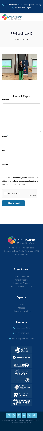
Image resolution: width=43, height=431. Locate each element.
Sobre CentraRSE (21, 276)
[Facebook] (13, 415)
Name (4, 136)
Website (5, 164)
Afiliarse (21, 308)
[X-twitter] (29, 415)
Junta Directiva (21, 280)
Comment (5, 100)
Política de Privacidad (21, 311)
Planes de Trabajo (21, 283)
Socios (21, 304)
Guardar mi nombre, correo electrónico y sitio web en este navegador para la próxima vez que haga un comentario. (20, 181)
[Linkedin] (8, 415)
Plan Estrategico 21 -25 (21, 286)
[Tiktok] (34, 415)
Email (4, 150)
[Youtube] (24, 415)
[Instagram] (19, 415)
